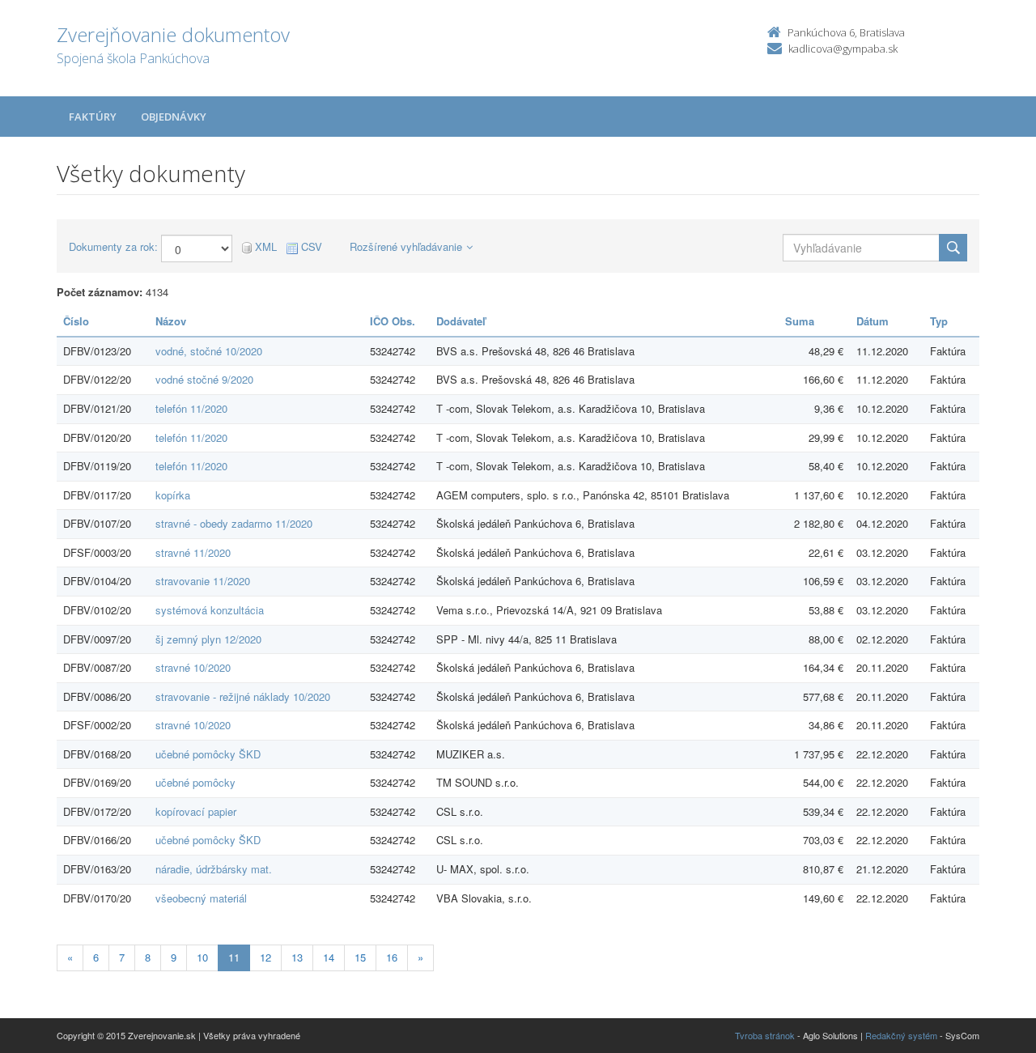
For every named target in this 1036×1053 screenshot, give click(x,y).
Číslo (76, 321)
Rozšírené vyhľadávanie (406, 246)
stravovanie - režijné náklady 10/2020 (242, 696)
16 (391, 957)
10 (202, 957)
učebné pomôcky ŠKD (208, 754)
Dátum (872, 321)
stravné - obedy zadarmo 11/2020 (233, 523)
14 (328, 957)
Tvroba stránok (765, 1035)
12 (265, 957)
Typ (939, 321)
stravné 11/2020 (193, 552)
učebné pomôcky (195, 782)
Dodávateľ (461, 321)
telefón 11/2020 (191, 408)
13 (297, 957)
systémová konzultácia (209, 610)
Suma (799, 321)
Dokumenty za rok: (113, 247)
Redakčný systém (901, 1035)
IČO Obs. (392, 321)
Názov (170, 321)
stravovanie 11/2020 (202, 580)
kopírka (172, 495)
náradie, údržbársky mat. (213, 869)
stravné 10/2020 (193, 667)
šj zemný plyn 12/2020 (208, 639)
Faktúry (93, 116)
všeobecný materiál (201, 898)
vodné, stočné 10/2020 (208, 351)
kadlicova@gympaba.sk (843, 48)
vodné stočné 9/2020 (204, 379)
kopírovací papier (195, 811)
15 (360, 957)
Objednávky (173, 116)
